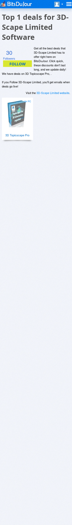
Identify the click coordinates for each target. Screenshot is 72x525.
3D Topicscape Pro (17, 135)
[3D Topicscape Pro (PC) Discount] (17, 112)
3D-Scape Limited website (52, 93)
